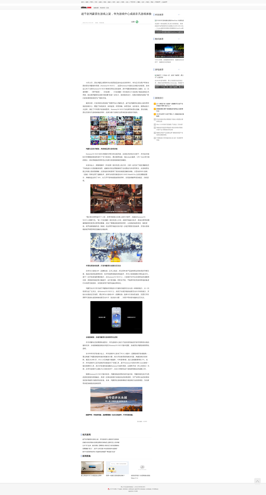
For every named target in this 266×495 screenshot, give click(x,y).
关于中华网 (113, 489)
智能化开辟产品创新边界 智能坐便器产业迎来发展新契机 (169, 134)
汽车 (96, 2)
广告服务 (119, 489)
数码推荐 (159, 39)
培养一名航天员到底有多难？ (115, 475)
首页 (82, 2)
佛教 (138, 2)
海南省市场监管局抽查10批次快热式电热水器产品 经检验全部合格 (169, 128)
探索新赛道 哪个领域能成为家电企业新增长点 (169, 110)
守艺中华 (132, 2)
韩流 (147, 2)
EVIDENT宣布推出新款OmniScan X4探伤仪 (169, 32)
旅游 (109, 2)
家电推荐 (159, 69)
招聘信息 (131, 489)
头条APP (164, 2)
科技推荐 (159, 14)
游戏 (100, 2)
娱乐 (118, 2)
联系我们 (125, 489)
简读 (152, 2)
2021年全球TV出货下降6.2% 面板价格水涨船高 (170, 115)
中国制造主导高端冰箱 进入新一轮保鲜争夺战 (169, 139)
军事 (91, 2)
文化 (127, 2)
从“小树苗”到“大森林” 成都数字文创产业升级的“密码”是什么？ (169, 105)
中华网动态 (155, 489)
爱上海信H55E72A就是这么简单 (91, 475)
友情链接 (148, 489)
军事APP (157, 2)
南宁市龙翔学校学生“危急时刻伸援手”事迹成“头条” (99, 452)
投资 (122, 2)
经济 (114, 2)
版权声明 (137, 489)
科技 (105, 2)
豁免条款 (142, 489)
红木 (143, 2)
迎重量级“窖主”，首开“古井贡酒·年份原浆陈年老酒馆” (100, 448)
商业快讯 (102, 8)
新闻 (87, 2)
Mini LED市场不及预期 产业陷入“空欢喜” (169, 124)
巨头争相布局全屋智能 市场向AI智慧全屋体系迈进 (169, 120)
